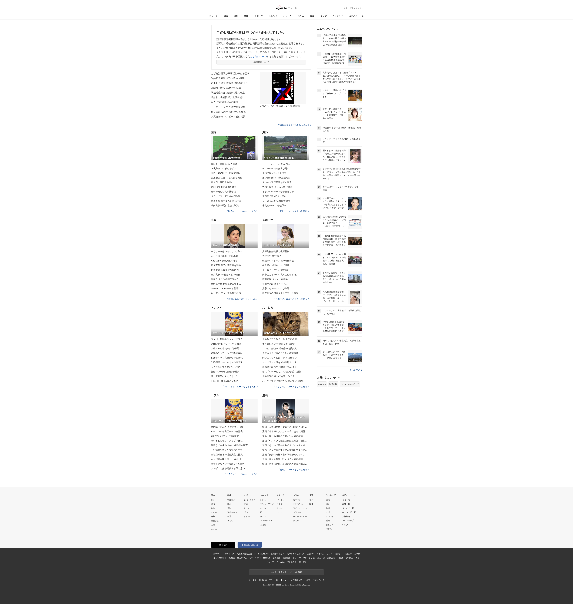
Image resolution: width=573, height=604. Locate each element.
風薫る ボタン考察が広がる (225, 279)
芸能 (246, 16)
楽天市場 (333, 384)
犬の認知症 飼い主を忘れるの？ (278, 376)
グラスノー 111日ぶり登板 (275, 269)
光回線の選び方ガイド (246, 554)
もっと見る (355, 370)
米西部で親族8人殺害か (274, 196)
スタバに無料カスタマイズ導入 (227, 339)
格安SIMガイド (220, 558)
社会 (213, 500)
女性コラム (298, 504)
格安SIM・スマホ (352, 554)
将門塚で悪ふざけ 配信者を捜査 (227, 426)
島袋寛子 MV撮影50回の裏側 (225, 274)
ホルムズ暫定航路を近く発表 (277, 182)
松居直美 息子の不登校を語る (226, 265)
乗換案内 (331, 558)
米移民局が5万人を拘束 (274, 173)
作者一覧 (346, 504)
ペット (279, 512)
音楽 (229, 508)
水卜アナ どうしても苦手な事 (226, 293)
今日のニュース (356, 16)
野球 (246, 504)
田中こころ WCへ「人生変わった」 (280, 274)
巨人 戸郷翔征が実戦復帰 (224, 102)
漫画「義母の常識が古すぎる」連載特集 (282, 459)
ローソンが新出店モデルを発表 (227, 431)
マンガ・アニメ (267, 504)
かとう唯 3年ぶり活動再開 (224, 256)
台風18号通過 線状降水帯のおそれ (229, 82)
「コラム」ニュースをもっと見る (240, 474)
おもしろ (287, 16)
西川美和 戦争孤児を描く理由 (226, 200)
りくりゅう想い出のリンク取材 (227, 251)
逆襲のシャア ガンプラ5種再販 (226, 353)
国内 (226, 16)
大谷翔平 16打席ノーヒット (276, 256)
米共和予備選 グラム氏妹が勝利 (228, 78)
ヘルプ (345, 524)
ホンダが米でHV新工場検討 (276, 177)
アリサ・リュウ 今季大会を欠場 (228, 106)
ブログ (329, 554)
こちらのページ (258, 56)
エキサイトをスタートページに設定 (286, 572)
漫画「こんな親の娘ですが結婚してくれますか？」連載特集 (285, 449)
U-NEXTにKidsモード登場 (224, 288)
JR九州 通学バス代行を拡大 (226, 87)
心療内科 (310, 554)
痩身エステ (291, 562)
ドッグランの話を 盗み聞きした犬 (279, 362)
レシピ (312, 558)
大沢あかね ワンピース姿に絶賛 (228, 116)
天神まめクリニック (295, 554)
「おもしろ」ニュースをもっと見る (290, 386)
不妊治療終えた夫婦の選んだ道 (228, 92)
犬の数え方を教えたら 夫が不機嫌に (280, 339)
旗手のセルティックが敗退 (275, 288)
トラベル (297, 512)
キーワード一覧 (349, 512)
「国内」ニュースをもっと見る (241, 211)
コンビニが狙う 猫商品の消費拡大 (279, 348)
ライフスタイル (300, 508)
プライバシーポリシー (278, 580)
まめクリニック (277, 554)
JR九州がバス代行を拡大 (223, 168)
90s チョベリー (300, 516)
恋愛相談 (286, 558)
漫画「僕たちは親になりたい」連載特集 (282, 436)
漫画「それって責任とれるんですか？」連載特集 (285, 445)
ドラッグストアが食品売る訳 (225, 196)
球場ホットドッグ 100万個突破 (278, 260)
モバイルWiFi (255, 558)
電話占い (338, 554)
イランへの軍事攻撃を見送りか (278, 191)
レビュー (264, 500)
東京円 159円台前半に (222, 182)
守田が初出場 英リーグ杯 (275, 283)
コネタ (279, 504)
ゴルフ (247, 512)
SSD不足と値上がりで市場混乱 (227, 362)
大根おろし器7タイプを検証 (225, 348)
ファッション (266, 520)
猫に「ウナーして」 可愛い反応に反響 (281, 371)
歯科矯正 (349, 558)
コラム (301, 16)
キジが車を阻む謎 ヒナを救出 (226, 459)
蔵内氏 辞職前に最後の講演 (225, 205)
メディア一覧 (348, 508)
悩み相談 (276, 558)
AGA (282, 562)
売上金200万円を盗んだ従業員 (226, 177)
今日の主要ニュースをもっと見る (293, 124)
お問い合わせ (318, 580)
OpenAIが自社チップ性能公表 (226, 343)
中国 (213, 525)
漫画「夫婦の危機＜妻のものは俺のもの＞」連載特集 (285, 426)
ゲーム (263, 508)
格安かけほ (242, 558)
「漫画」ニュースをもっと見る (292, 469)
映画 (229, 504)
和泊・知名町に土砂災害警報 (225, 173)
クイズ (323, 16)
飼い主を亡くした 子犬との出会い (279, 357)
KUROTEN (229, 554)
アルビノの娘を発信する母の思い (228, 468)
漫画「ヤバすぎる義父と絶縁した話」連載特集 (285, 440)
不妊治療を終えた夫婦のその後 (227, 449)
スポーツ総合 (249, 500)
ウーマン (303, 558)
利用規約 (263, 580)
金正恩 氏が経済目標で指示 (276, 200)
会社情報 (253, 580)
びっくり (280, 500)
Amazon (322, 384)
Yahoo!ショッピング (350, 384)
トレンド (273, 16)
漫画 (312, 16)
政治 (213, 508)
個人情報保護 (296, 580)
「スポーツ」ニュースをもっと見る (290, 298)
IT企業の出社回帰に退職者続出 (227, 97)
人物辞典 (346, 516)
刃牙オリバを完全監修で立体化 (227, 357)
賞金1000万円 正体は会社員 (225, 371)
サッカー (248, 508)
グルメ (263, 516)
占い (295, 558)
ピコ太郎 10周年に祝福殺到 (225, 269)
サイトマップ (348, 520)
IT (261, 512)
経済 (213, 504)
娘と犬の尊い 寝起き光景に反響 (278, 343)
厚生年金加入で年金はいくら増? (227, 463)
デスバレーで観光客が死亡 (275, 168)
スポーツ (258, 16)
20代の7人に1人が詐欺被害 (225, 436)
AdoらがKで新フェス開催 (224, 260)
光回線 (232, 558)
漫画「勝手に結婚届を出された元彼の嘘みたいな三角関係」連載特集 (285, 463)
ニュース (213, 16)
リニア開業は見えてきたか (224, 376)
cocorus (266, 558)
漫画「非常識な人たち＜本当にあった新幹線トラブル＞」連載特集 (285, 431)
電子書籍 (302, 562)
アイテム (320, 554)
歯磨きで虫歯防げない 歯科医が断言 (229, 445)
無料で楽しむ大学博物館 (223, 191)
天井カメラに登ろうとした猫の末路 (280, 353)
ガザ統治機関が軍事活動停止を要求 (230, 73)
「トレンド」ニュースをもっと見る (239, 386)
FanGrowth (263, 554)
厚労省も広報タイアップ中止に (227, 440)
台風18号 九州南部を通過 (224, 187)
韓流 (229, 516)
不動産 (340, 558)
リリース (346, 500)
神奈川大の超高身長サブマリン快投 (280, 293)
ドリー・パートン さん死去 (276, 163)
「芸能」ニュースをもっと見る (241, 298)
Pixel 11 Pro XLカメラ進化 (224, 380)
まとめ (214, 512)
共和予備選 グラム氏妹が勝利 (277, 187)
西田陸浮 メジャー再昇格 (275, 279)
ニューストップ (345, 8)
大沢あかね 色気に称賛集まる (226, 283)
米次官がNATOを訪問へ (274, 205)
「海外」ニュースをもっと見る (292, 211)
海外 (236, 16)
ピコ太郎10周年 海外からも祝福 (228, 111)
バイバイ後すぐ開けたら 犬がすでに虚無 (283, 380)
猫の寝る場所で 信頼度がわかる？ (279, 367)
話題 (311, 504)
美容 (357, 558)
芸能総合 (231, 500)
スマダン (297, 500)
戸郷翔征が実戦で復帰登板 (275, 251)
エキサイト (358, 8)
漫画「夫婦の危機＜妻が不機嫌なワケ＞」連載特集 (285, 454)
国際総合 (215, 521)
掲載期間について (261, 62)
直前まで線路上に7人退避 (224, 163)
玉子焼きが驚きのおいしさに (225, 367)
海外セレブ (232, 512)
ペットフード (272, 562)
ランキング (338, 16)
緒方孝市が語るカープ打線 (275, 265)
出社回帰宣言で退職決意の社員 (227, 454)
